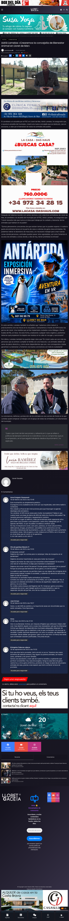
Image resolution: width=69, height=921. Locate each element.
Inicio (3, 36)
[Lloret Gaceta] (34, 9)
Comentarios (50, 757)
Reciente (17, 757)
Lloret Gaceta (8, 50)
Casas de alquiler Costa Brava (34, 889)
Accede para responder (19, 540)
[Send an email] (12, 50)
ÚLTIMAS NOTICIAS (12, 39)
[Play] (34, 76)
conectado (22, 684)
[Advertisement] (23, 869)
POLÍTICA (8, 36)
